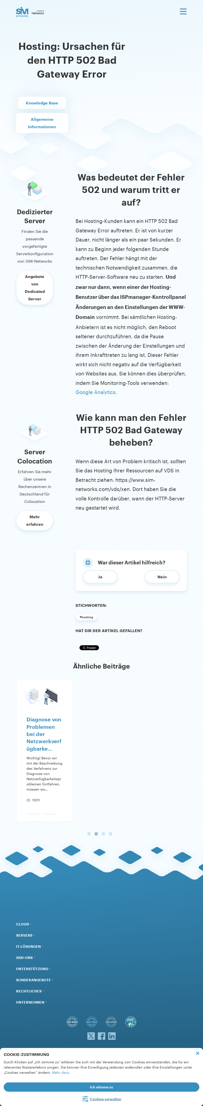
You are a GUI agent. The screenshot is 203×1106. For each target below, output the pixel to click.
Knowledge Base (42, 102)
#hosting (86, 617)
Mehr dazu (60, 1072)
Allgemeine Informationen (42, 123)
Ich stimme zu (101, 1087)
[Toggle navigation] (183, 11)
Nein (162, 576)
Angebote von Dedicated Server (35, 287)
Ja (100, 576)
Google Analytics (96, 391)
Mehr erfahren (34, 520)
